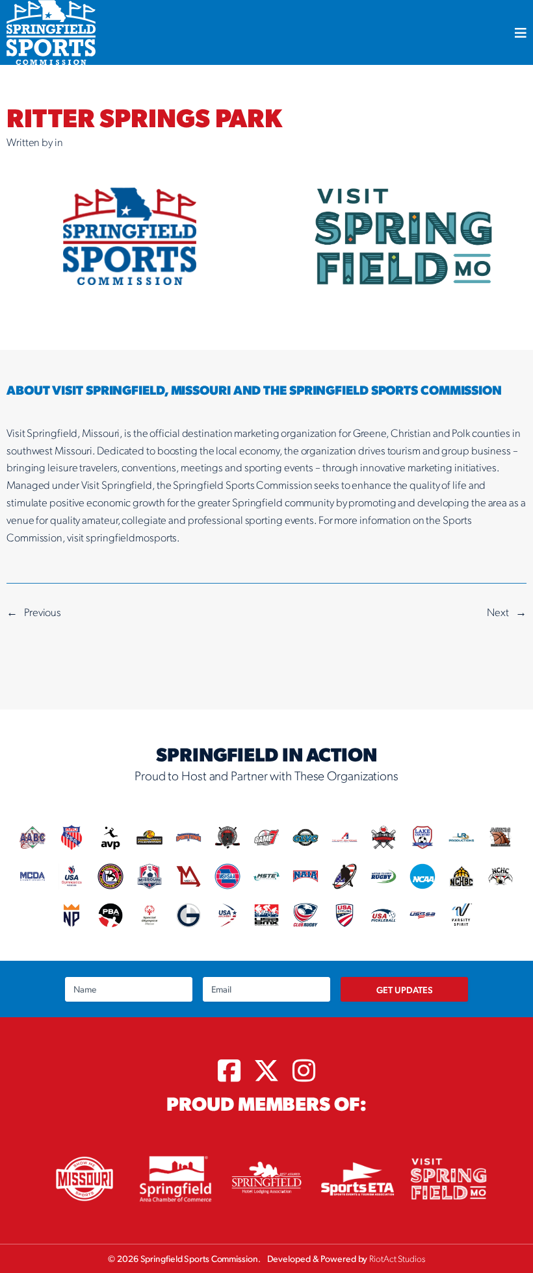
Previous (42, 611)
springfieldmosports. (133, 537)
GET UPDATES (404, 989)
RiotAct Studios (397, 1258)
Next (498, 611)
